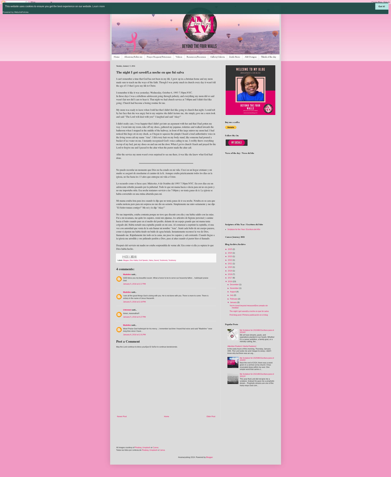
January (233, 302)
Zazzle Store (234, 57)
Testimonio (164, 260)
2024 (230, 253)
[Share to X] (129, 256)
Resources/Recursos (196, 57)
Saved (156, 260)
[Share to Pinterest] (135, 256)
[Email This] (123, 256)
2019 (230, 271)
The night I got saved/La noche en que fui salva (249, 311)
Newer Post (122, 416)
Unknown (127, 310)
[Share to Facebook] (132, 256)
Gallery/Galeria (217, 57)
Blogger (126, 260)
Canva (155, 447)
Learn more (98, 6)
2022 (230, 260)
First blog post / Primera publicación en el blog (249, 315)
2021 (230, 264)
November (234, 288)
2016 (230, 281)
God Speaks (143, 260)
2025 (230, 249)
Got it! (381, 6)
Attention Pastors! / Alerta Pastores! (241, 346)
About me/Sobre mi (133, 57)
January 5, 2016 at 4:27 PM (134, 317)
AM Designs (250, 57)
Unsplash (146, 447)
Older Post (210, 416)
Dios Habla (134, 260)
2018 (230, 274)
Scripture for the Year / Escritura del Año (243, 229)
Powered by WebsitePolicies (16, 12)
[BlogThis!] (126, 256)
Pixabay (138, 447)
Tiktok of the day (268, 57)
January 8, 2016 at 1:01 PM (134, 335)
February (234, 299)
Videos (179, 57)
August (233, 292)
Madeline (127, 274)
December (234, 284)
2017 (230, 278)
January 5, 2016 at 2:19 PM (134, 302)
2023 (230, 256)
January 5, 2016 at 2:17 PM (134, 284)
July (232, 295)
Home (117, 57)
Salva (151, 260)
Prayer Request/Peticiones (159, 57)
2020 (230, 267)
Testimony (172, 260)
